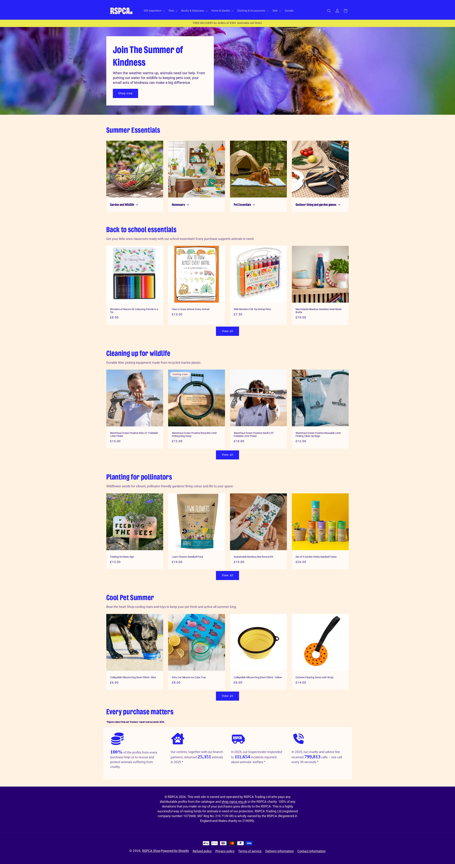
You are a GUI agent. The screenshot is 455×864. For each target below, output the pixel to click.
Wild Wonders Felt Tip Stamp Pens (252, 309)
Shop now (125, 93)
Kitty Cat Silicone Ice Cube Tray (189, 677)
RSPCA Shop (151, 851)
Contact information (311, 851)
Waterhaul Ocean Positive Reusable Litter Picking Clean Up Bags (318, 435)
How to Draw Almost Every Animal (190, 309)
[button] (153, 11)
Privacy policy (225, 851)
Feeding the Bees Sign (122, 556)
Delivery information (279, 851)
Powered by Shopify (175, 851)
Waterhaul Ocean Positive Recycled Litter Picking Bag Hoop (194, 435)
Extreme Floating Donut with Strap (314, 677)
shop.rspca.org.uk (234, 801)
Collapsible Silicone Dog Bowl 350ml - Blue (133, 677)
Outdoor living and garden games (316, 205)
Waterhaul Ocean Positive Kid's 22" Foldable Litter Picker (134, 435)
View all (227, 331)
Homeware (178, 205)
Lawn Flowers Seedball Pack (187, 556)
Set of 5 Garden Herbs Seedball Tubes (316, 556)
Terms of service (250, 851)
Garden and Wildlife (122, 205)
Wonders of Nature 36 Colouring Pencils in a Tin (134, 311)
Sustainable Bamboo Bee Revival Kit (253, 556)
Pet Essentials (242, 205)
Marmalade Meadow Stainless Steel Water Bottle (319, 311)
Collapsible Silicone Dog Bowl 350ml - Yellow (258, 677)
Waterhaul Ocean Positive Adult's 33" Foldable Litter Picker (254, 435)
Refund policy (202, 851)
